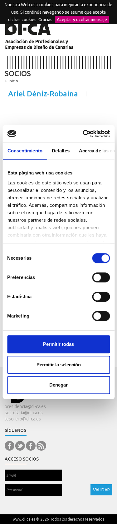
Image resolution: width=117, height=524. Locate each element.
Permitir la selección (59, 364)
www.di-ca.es (24, 519)
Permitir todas (58, 344)
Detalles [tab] (60, 150)
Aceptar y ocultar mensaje (82, 19)
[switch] (101, 277)
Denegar (58, 384)
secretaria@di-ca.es (24, 412)
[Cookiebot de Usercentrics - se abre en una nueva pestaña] (83, 134)
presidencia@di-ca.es (25, 406)
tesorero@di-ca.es (23, 418)
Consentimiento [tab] (24, 150)
